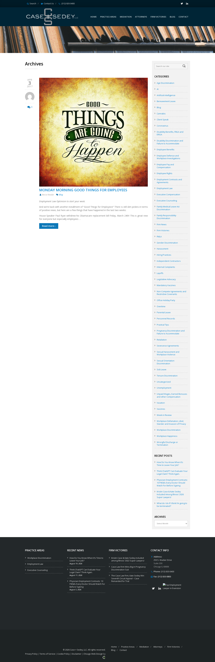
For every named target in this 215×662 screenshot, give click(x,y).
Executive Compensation (168, 194)
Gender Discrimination (167, 242)
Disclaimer (76, 654)
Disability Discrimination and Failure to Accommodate (170, 142)
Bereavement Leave (166, 101)
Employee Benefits (165, 149)
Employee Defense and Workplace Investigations (168, 157)
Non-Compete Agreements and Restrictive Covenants (171, 293)
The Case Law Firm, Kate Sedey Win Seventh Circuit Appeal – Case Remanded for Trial (127, 578)
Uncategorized (164, 382)
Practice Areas (128, 646)
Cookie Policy (63, 654)
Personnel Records (166, 318)
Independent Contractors (169, 261)
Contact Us (49, 3)
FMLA (159, 236)
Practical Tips (163, 324)
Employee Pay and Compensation (165, 166)
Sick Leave (161, 369)
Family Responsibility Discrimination (166, 217)
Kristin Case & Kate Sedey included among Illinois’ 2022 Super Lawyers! (127, 559)
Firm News (162, 224)
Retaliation (162, 339)
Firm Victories (163, 230)
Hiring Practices (164, 255)
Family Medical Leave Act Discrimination (168, 208)
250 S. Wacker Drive (163, 560)
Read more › (48, 225)
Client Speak (162, 119)
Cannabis (161, 113)
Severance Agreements (168, 345)
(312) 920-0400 (68, 3)
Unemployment (164, 388)
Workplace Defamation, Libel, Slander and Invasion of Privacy (171, 422)
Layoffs (160, 273)
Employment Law (165, 188)
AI (157, 89)
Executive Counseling (167, 200)
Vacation (161, 402)
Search (33, 3)
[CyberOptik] (103, 657)
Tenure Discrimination (167, 375)
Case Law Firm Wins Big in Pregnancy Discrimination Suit (128, 568)
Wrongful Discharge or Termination (167, 443)
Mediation (144, 646)
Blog (61, 194)
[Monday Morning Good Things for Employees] (93, 132)
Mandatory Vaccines (166, 285)
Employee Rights (164, 173)
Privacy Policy (31, 654)
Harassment (162, 248)
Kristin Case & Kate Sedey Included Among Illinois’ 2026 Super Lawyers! (170, 494)
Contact (123, 650)
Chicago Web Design (93, 654)
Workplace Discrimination (169, 430)
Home (114, 646)
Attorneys (157, 646)
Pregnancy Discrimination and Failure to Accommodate (171, 332)
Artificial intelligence (166, 95)
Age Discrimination (165, 83)
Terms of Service (47, 654)
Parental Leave (164, 312)
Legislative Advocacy (166, 279)
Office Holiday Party (166, 300)
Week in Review (164, 415)
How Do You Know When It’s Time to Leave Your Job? (170, 463)
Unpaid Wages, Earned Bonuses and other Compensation (172, 395)
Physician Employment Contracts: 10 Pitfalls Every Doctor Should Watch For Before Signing (172, 483)
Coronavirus (162, 125)
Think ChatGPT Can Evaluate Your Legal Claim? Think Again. (172, 472)
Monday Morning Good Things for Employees (83, 189)
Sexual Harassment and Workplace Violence (168, 353)
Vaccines (161, 409)
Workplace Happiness (167, 436)
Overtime (161, 306)
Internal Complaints (166, 267)
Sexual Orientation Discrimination (165, 362)
